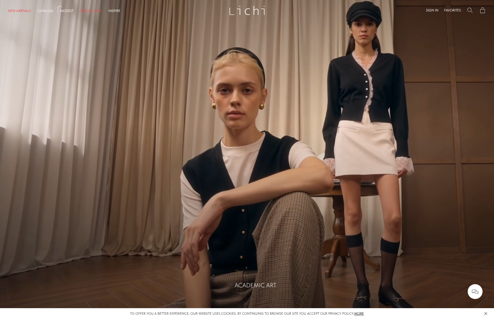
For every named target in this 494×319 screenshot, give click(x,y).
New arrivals (19, 11)
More (359, 314)
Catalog (45, 11)
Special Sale (90, 11)
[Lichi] (247, 10)
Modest (66, 11)
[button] (432, 10)
